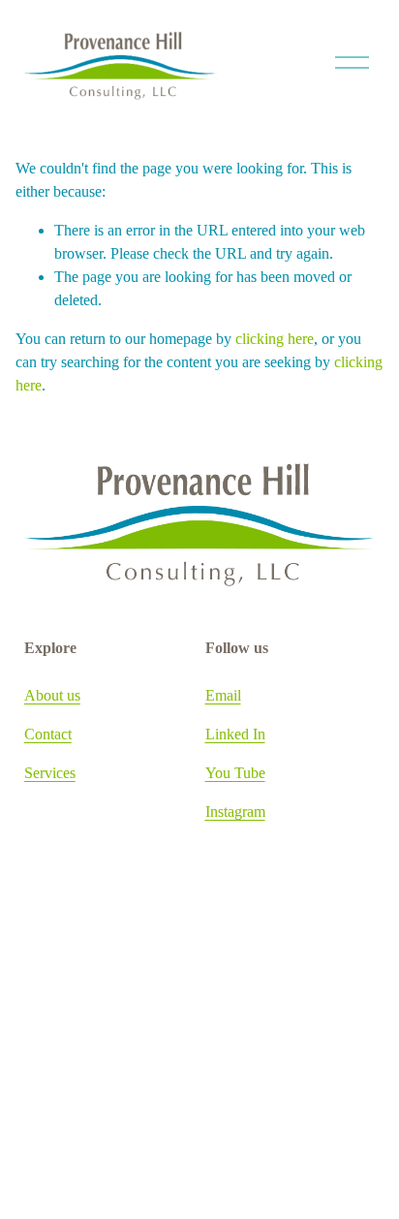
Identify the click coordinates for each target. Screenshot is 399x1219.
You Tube (235, 773)
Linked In (235, 734)
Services (50, 773)
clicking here (274, 338)
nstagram (237, 811)
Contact (48, 734)
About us (52, 695)
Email (223, 695)
